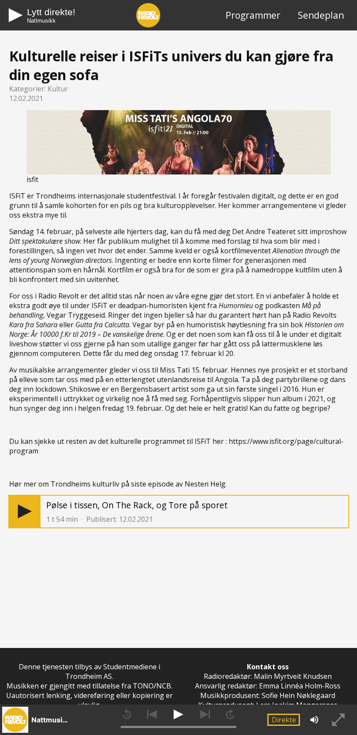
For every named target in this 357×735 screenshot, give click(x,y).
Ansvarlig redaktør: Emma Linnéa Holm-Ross (267, 686)
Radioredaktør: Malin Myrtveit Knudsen (268, 676)
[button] (24, 511)
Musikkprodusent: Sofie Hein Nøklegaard (267, 695)
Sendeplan (321, 15)
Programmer (253, 15)
